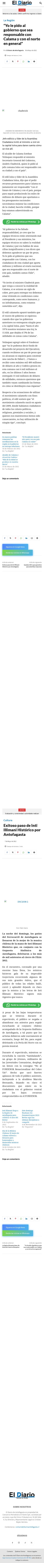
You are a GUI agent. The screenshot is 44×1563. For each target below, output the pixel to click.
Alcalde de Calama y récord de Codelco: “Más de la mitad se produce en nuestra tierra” (10, 459)
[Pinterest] (17, 61)
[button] (4, 3)
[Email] (31, 538)
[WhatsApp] (23, 61)
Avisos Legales (32, 1551)
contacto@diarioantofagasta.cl (27, 1527)
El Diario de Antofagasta (15, 50)
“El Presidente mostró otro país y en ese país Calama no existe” (31, 439)
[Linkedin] (28, 61)
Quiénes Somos (20, 1551)
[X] (12, 61)
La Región (9, 20)
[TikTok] (25, 1543)
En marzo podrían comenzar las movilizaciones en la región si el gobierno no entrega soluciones (11, 441)
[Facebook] (7, 61)
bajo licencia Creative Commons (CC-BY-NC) (17, 1558)
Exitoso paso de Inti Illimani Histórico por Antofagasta (10, 565)
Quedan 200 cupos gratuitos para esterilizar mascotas (33, 565)
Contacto (10, 1551)
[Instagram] (19, 1542)
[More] (34, 61)
